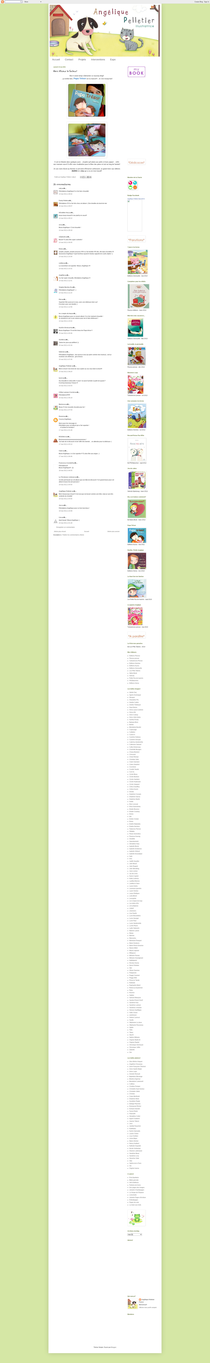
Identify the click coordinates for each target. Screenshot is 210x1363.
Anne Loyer (133, 1071)
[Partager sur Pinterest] (90, 177)
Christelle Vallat (134, 1091)
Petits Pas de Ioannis (136, 678)
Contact (69, 59)
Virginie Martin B (134, 1040)
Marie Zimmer (133, 1141)
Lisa (60, 517)
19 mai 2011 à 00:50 (65, 484)
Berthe (131, 724)
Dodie (131, 801)
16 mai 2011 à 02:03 (65, 386)
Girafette (132, 839)
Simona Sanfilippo (135, 1010)
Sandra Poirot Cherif (136, 1000)
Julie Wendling (134, 868)
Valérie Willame (134, 1037)
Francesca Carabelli (66, 463)
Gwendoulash (134, 841)
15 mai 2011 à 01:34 (65, 345)
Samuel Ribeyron (135, 997)
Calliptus (132, 732)
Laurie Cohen (133, 1133)
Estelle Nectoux (134, 826)
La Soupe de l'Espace (136, 1192)
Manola (131, 935)
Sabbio (131, 995)
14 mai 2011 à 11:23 (65, 293)
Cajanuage (133, 729)
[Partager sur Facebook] (88, 177)
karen (61, 378)
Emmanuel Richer (135, 1106)
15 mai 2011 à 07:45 (65, 359)
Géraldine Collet (134, 1116)
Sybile (131, 1027)
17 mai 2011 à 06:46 (65, 456)
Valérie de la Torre (135, 1163)
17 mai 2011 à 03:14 (65, 444)
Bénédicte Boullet (135, 727)
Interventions (98, 59)
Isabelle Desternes (135, 849)
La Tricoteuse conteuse (67, 477)
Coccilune (132, 767)
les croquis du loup (65, 313)
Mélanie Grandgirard (136, 958)
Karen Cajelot (133, 876)
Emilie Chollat (134, 819)
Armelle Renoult (134, 1074)
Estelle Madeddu (134, 824)
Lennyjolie (132, 898)
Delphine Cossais (135, 794)
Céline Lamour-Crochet (67, 392)
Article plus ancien (113, 531)
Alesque (132, 697)
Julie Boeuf (133, 863)
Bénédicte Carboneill (136, 1081)
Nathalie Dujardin (135, 1146)
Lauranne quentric (135, 888)
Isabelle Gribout (134, 851)
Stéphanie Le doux (135, 1022)
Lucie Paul (132, 921)
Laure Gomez (133, 891)
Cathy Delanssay (135, 747)
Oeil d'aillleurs (134, 1182)
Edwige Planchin (134, 1104)
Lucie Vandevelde (135, 923)
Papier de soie (134, 1202)
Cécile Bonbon (134, 777)
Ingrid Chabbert (134, 1118)
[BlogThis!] (83, 177)
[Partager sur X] (86, 177)
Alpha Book (133, 673)
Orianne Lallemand (135, 1151)
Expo (113, 59)
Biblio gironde (134, 1180)
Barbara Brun (133, 722)
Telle (130, 1030)
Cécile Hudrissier (135, 782)
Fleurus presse (134, 658)
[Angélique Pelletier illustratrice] (134, 231)
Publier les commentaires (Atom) (73, 535)
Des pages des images (136, 1187)
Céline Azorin (133, 789)
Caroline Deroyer (135, 739)
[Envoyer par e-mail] (81, 177)
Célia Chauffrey (134, 787)
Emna (131, 821)
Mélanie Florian (134, 955)
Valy (130, 1161)
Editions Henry (134, 683)
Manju (131, 933)
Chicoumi (132, 754)
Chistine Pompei (134, 1086)
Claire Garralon (134, 762)
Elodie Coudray (134, 811)
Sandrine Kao (133, 1002)
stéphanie (62, 237)
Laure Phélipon (134, 893)
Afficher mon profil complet (148, 1307)
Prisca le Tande (134, 980)
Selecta (131, 676)
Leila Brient (133, 896)
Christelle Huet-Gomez (136, 1089)
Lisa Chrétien (133, 1136)
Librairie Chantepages (136, 1190)
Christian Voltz (134, 759)
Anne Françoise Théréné (137, 1066)
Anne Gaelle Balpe (135, 1069)
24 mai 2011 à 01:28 (65, 523)
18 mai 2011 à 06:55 (65, 470)
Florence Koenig (134, 836)
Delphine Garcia (134, 797)
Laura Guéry (133, 886)
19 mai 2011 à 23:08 (65, 511)
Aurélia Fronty (134, 720)
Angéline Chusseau (135, 1064)
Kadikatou (132, 1128)
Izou (130, 858)
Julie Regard (133, 866)
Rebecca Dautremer (136, 988)
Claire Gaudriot (134, 764)
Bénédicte (62, 437)
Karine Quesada (134, 1131)
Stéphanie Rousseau (136, 1025)
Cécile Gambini (134, 779)
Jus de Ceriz (133, 873)
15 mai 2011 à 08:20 (65, 371)
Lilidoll (131, 908)
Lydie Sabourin (134, 928)
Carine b (132, 734)
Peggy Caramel (134, 975)
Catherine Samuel (135, 744)
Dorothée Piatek (134, 1101)
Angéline (62, 275)
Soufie (131, 1020)
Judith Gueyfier (134, 861)
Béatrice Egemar (134, 1079)
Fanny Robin (63, 200)
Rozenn (61, 416)
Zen (130, 1052)
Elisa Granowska (134, 806)
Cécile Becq (133, 774)
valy (60, 188)
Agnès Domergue (135, 695)
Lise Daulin (133, 913)
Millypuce (132, 953)
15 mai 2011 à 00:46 (65, 333)
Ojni (130, 968)
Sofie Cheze (133, 1012)
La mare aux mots (135, 1205)
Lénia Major (133, 1138)
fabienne (62, 352)
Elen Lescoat (133, 804)
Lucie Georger (134, 918)
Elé (130, 816)
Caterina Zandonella (136, 742)
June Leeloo (133, 871)
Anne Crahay (133, 715)
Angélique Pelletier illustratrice (136, 198)
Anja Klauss (133, 707)
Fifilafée (132, 831)
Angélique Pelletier (65, 366)
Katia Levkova (134, 878)
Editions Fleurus (134, 656)
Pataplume (132, 973)
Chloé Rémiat (133, 757)
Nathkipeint (133, 960)
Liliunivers (132, 911)
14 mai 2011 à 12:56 (65, 307)
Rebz (60, 249)
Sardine (61, 340)
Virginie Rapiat (134, 1042)
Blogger (113, 1347)
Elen (60, 299)
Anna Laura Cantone (136, 710)
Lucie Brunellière (135, 916)
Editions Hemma (134, 663)
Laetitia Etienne (134, 881)
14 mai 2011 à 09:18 (65, 230)
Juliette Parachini (135, 1126)
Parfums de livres (135, 1185)
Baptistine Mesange (135, 1076)
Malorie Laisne (134, 931)
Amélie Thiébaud (135, 705)
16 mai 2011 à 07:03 (65, 410)
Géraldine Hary (64, 212)
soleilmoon (133, 1015)
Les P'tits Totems (134, 671)
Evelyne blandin (134, 1109)
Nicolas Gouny (134, 963)
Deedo (131, 792)
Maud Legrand (134, 950)
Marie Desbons (134, 943)
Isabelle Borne (134, 846)
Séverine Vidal (134, 1158)
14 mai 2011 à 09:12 (65, 218)
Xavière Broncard (65, 327)
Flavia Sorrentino (135, 834)
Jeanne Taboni (134, 1121)
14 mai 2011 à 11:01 (65, 281)
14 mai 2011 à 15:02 (65, 321)
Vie (130, 1166)
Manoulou (132, 938)
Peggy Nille (133, 978)
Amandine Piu (134, 700)
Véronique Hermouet (136, 1045)
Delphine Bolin (134, 1099)
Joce (60, 505)
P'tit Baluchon (133, 680)
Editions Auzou (134, 666)
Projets (82, 59)
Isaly (130, 856)
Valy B (131, 1035)
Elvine (131, 814)
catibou (61, 263)
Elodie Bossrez (134, 809)
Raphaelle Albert (134, 985)
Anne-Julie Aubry (135, 717)
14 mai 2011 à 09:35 (65, 242)
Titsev (131, 1032)
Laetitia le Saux (134, 883)
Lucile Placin (133, 926)
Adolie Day (133, 692)
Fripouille (132, 1113)
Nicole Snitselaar (135, 1148)
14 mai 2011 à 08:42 (65, 194)
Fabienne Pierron (135, 829)
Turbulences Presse (136, 661)
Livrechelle (133, 1195)
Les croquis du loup (135, 901)
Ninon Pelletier (134, 965)
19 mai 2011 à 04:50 (65, 499)
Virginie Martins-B (65, 287)
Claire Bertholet (134, 1096)
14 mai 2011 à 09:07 (65, 206)
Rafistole (132, 983)
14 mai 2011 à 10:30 (65, 256)
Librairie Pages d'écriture (137, 1197)
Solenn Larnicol (134, 1017)
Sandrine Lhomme (135, 1007)
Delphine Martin (134, 799)
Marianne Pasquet (135, 940)
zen (60, 225)
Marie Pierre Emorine (136, 945)
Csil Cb (131, 772)
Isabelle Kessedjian (135, 854)
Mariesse (62, 404)
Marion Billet (133, 948)
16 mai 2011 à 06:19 (65, 398)
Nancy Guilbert (134, 1143)
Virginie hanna (134, 1168)
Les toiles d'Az (134, 903)
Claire (61, 451)
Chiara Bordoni (134, 752)
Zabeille (132, 1050)
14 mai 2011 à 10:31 (65, 268)
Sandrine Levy (134, 1156)
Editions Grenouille (135, 668)
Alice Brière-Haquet (135, 1061)
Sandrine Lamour (135, 1005)
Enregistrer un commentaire (65, 527)
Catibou (132, 1084)
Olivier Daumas (134, 970)
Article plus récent (60, 531)
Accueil (56, 59)
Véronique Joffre (134, 1047)
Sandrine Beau (134, 1153)
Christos (132, 1094)
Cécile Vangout (134, 784)
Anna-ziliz (132, 712)
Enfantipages (133, 1200)
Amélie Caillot (134, 702)
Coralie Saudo (134, 769)
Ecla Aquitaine (134, 1177)
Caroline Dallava (134, 737)
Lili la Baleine (133, 906)
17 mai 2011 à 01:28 (65, 430)
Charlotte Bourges (135, 749)
